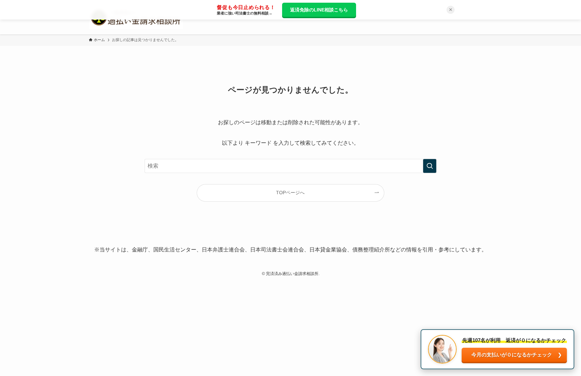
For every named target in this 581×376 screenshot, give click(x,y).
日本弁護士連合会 (223, 249)
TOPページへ (290, 192)
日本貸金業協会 (328, 249)
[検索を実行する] (429, 166)
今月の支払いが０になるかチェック (511, 354)
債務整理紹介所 (371, 249)
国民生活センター (174, 249)
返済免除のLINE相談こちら (319, 9)
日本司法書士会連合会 (277, 249)
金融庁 (140, 249)
